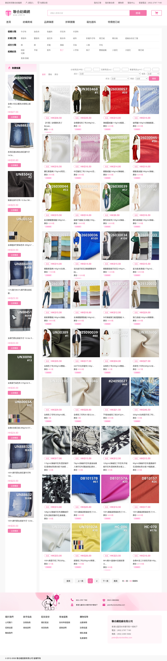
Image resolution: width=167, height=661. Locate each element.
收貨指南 (45, 627)
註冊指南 (27, 622)
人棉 (88, 45)
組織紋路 (12, 51)
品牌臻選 (48, 22)
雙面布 (36, 38)
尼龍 (49, 45)
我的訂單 (97, 2)
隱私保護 (83, 632)
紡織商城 (27, 22)
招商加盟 (9, 627)
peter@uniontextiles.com (122, 637)
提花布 (49, 38)
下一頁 (105, 581)
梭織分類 (12, 31)
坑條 (23, 53)
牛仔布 (23, 31)
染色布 (36, 31)
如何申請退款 (64, 622)
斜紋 (23, 50)
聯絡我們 (9, 632)
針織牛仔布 (90, 38)
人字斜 (76, 50)
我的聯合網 (109, 2)
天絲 (75, 45)
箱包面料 (91, 22)
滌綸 (62, 45)
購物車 (121, 2)
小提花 (115, 50)
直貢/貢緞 (25, 58)
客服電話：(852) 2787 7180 (150, 2)
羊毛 (101, 45)
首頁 (8, 22)
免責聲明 (83, 638)
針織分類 (12, 38)
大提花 (128, 50)
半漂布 (76, 31)
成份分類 (12, 44)
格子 (88, 50)
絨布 (75, 38)
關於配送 (45, 622)
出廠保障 (83, 622)
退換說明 (63, 627)
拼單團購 (70, 22)
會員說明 (27, 627)
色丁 (62, 50)
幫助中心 (131, 2)
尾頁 (115, 581)
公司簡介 (9, 622)
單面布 (23, 38)
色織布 (49, 31)
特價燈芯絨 (114, 22)
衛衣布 (62, 38)
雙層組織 (102, 50)
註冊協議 (83, 627)
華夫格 (115, 38)
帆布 (49, 50)
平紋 (36, 50)
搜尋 (138, 13)
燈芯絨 (102, 38)
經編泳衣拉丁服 (131, 38)
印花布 (62, 31)
